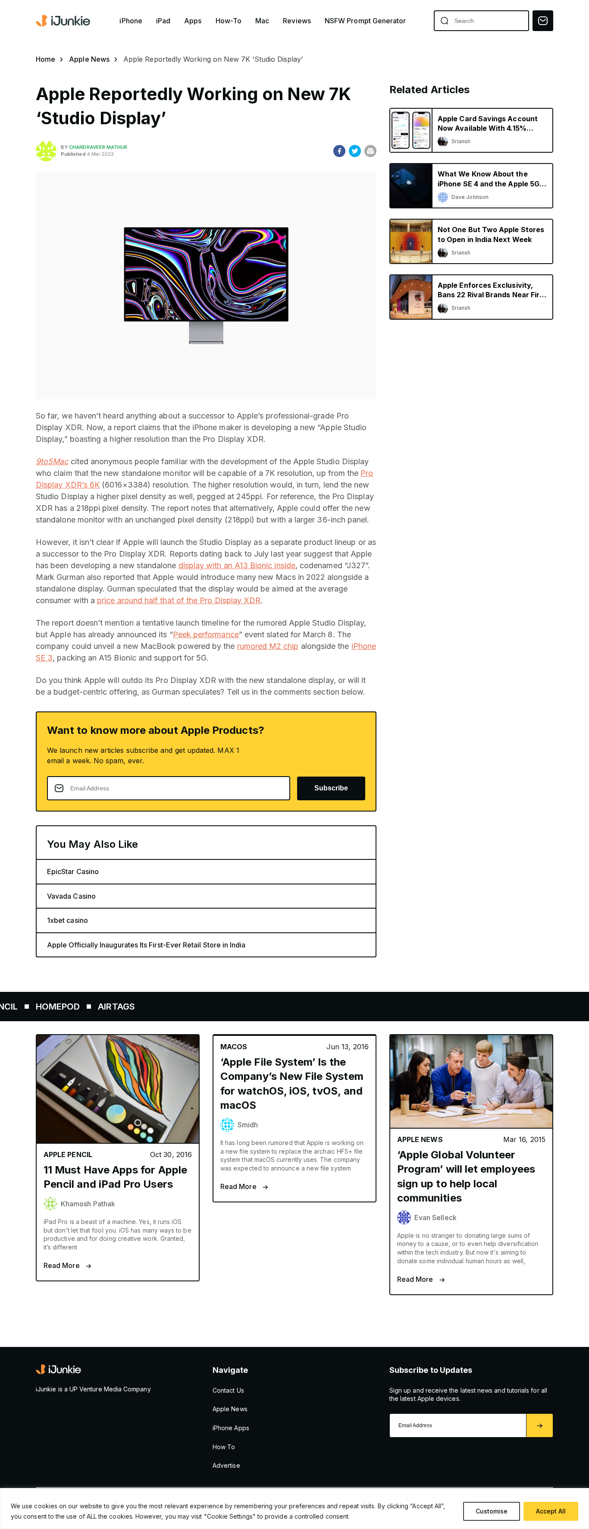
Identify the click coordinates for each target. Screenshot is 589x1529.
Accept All (551, 1511)
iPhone (130, 21)
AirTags (84, 1006)
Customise (492, 1511)
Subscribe (331, 788)
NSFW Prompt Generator (365, 21)
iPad (163, 21)
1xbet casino (67, 920)
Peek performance (206, 634)
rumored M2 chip (268, 646)
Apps (192, 21)
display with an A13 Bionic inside (237, 565)
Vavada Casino (71, 896)
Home (45, 59)
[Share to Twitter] (355, 151)
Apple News (89, 59)
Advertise (226, 1465)
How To (224, 1446)
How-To (228, 21)
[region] (294, 1508)
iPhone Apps (231, 1427)
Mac (262, 21)
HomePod (25, 1006)
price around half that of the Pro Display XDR (178, 600)
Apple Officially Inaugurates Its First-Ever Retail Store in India (146, 945)
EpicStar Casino (73, 871)
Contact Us (228, 1390)
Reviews (297, 21)
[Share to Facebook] (339, 151)
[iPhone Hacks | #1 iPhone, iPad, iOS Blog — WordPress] (64, 21)
